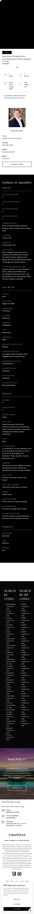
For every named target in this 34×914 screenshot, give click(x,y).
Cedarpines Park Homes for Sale (10, 661)
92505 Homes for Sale (25, 648)
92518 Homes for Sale (25, 675)
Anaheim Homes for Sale (10, 716)
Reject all (17, 899)
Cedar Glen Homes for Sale (10, 698)
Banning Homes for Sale (10, 730)
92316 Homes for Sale (25, 668)
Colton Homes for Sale (10, 613)
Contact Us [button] (17, 788)
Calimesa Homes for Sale (10, 654)
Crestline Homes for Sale (10, 668)
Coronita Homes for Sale (10, 627)
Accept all (17, 909)
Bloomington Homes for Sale (11, 606)
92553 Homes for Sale (25, 716)
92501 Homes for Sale (25, 620)
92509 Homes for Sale (25, 634)
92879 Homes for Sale (25, 723)
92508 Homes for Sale (25, 654)
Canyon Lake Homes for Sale (10, 648)
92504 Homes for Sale (25, 613)
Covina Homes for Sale (10, 737)
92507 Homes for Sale (25, 627)
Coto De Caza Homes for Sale (10, 705)
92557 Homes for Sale (25, 682)
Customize (17, 904)
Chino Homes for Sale (10, 634)
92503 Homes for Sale (25, 641)
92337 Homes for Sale (25, 689)
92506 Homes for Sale (25, 606)
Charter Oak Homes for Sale (10, 723)
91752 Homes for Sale (25, 696)
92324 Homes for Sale (25, 703)
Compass (19, 846)
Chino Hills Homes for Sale (10, 641)
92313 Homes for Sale (25, 661)
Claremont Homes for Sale (10, 675)
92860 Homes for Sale (25, 709)
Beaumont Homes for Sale (10, 682)
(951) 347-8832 (7, 145)
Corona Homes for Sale (10, 620)
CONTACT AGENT (17, 164)
